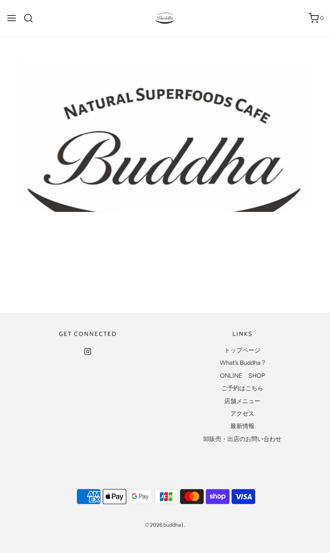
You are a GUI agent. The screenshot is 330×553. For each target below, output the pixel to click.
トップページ (242, 350)
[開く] (11, 18)
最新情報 (242, 426)
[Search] (31, 18)
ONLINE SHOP (242, 375)
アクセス (242, 413)
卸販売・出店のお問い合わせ (242, 439)
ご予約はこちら (242, 388)
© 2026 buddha (163, 525)
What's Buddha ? (242, 363)
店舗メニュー (242, 401)
